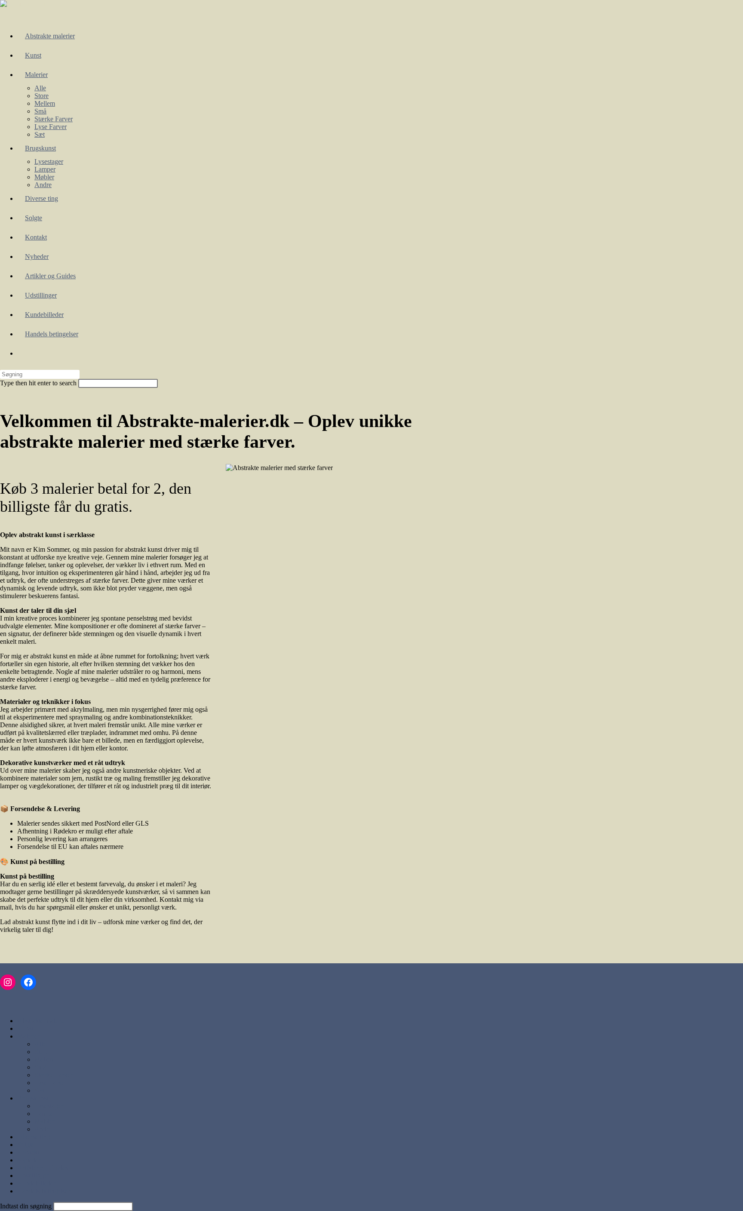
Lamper (44, 1113)
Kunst (25, 1028)
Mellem (44, 1059)
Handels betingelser (44, 1191)
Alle (40, 1044)
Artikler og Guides (42, 1167)
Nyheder (29, 1160)
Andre (43, 1129)
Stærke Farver (53, 1075)
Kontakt (28, 1152)
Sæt (39, 1090)
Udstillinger (33, 1175)
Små (40, 1067)
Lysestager (48, 1106)
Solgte (25, 1144)
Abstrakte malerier (42, 1020)
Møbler (44, 1121)
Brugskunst (32, 1098)
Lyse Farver (50, 1082)
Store (41, 1051)
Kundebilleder (36, 1183)
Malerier (28, 1036)
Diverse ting (33, 1136)
